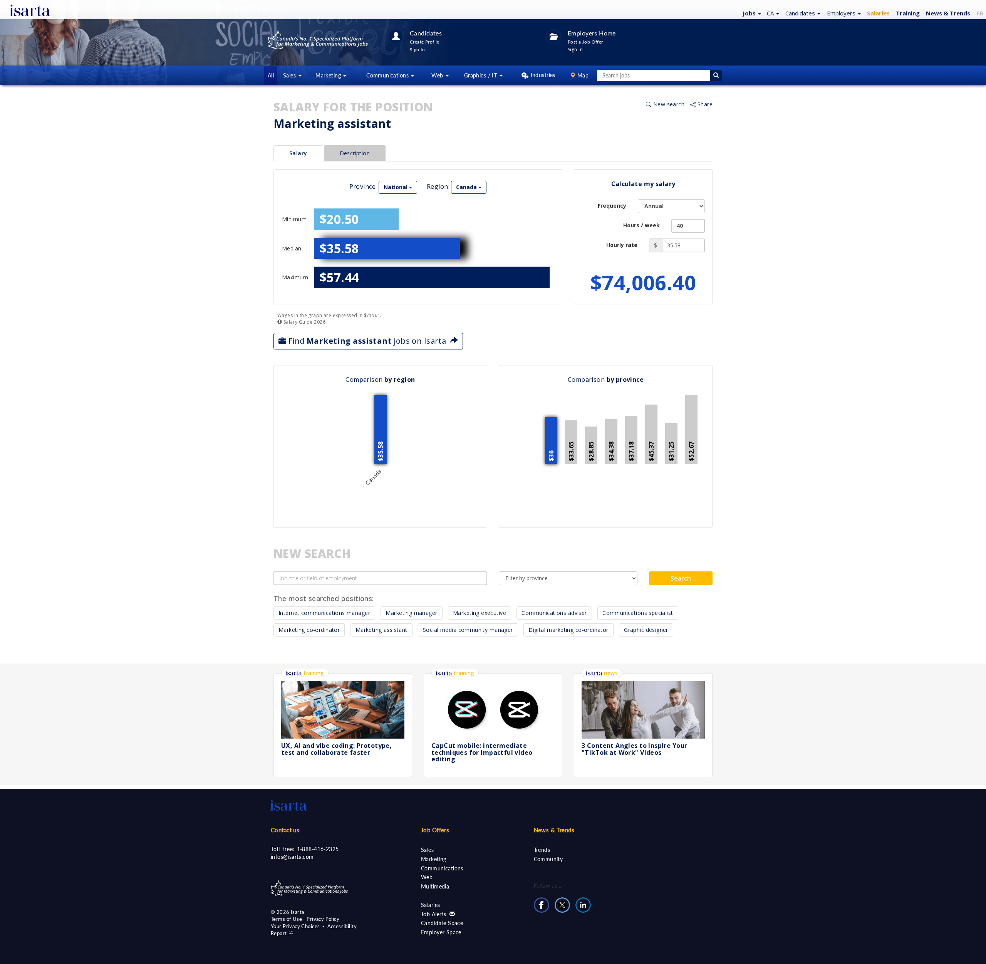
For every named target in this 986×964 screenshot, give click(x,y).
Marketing (433, 859)
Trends (542, 849)
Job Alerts (434, 914)
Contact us (285, 829)
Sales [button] (290, 75)
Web (427, 877)
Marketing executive (479, 612)
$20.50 (339, 219)
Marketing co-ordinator (309, 629)
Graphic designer (646, 629)
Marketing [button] (328, 75)
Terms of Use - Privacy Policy (305, 919)
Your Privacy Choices (295, 926)
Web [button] (438, 75)
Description (355, 153)
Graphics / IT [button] (481, 75)
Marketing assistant (381, 629)
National (396, 187)
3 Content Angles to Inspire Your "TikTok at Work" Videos (634, 749)
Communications (442, 868)
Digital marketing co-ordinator (568, 629)
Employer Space (441, 932)
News (948, 13)
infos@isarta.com (292, 856)
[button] (751, 12)
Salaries (430, 905)
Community (548, 859)
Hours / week (641, 225)
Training (908, 13)
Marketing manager (411, 612)
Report (279, 933)
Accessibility (342, 926)
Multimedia (435, 886)
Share (704, 104)
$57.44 (339, 277)
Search (681, 578)
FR (979, 13)
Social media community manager (468, 629)
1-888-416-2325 (318, 849)
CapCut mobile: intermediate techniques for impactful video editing (482, 752)
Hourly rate (621, 245)
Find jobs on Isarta (368, 341)
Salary (298, 153)
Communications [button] (388, 75)
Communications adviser (554, 612)
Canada (467, 187)
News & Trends (554, 829)
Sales (427, 849)
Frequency (612, 205)
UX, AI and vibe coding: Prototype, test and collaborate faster (336, 749)
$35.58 (339, 248)
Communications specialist (637, 612)
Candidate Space (442, 923)
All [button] (271, 75)
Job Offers (435, 829)
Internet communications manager (324, 612)
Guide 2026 (303, 322)
